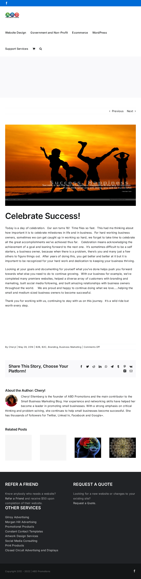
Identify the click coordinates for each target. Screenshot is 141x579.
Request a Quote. (84, 503)
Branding (53, 347)
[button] (40, 48)
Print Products (14, 545)
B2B (38, 347)
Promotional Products (19, 526)
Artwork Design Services (21, 536)
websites (47, 278)
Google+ (97, 415)
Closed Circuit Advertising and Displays (31, 550)
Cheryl (12, 347)
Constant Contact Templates (24, 531)
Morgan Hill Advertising (21, 522)
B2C (44, 347)
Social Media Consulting (21, 540)
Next (130, 111)
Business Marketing (70, 347)
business (117, 261)
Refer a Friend (15, 498)
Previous (117, 111)
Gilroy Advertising (17, 517)
